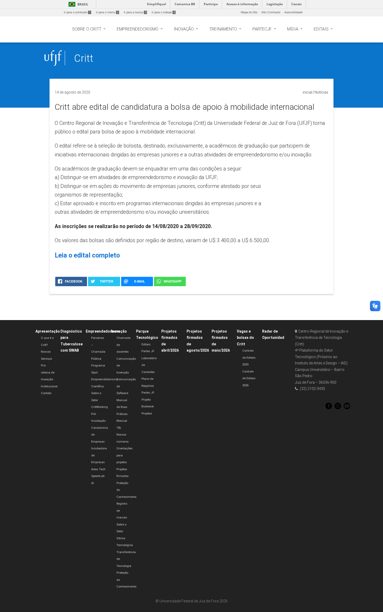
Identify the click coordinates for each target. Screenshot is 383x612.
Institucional (49, 386)
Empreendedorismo (103, 331)
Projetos (146, 413)
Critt (83, 58)
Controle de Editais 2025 (249, 357)
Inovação (119, 331)
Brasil (77, 4)
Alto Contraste (270, 12)
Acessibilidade (293, 12)
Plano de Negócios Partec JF (147, 385)
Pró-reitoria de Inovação (47, 372)
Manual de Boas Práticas (122, 407)
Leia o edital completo (87, 255)
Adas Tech (98, 469)
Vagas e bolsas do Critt (245, 337)
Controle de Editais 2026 (249, 378)
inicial (307, 92)
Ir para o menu (107, 12)
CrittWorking (99, 407)
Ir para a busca (135, 12)
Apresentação (47, 331)
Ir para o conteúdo (77, 12)
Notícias (321, 92)
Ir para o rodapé (163, 12)
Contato (46, 393)
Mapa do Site (249, 12)
